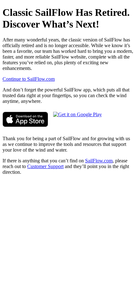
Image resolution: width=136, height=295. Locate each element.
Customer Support (45, 166)
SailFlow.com (99, 160)
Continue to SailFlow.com (29, 79)
